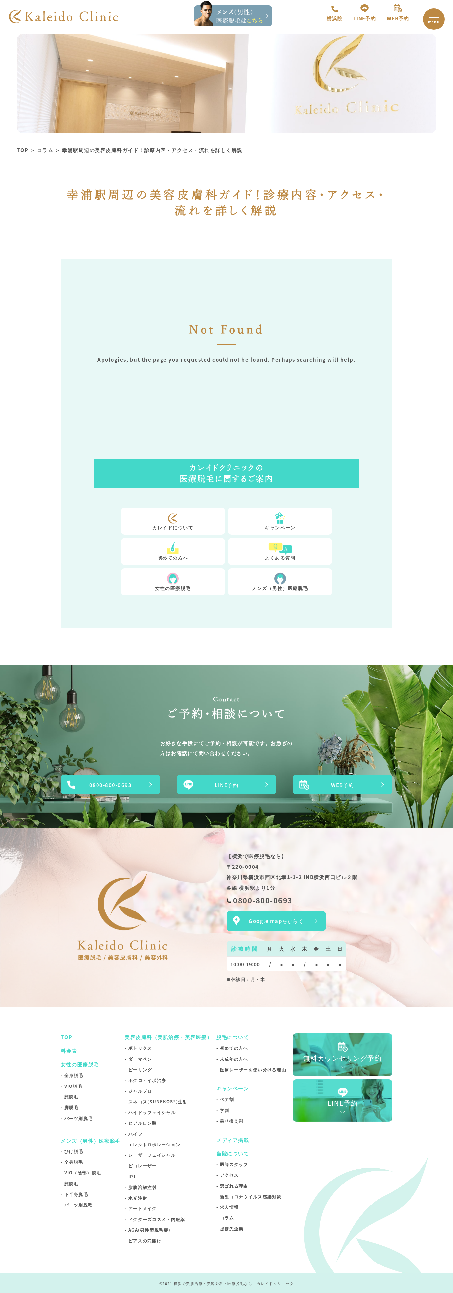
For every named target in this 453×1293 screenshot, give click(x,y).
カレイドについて (172, 527)
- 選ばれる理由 (232, 1186)
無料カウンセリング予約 (342, 1058)
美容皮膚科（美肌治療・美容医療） (168, 1036)
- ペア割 (225, 1099)
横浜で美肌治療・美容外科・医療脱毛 (209, 1283)
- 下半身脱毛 (74, 1194)
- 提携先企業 (229, 1228)
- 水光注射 (136, 1198)
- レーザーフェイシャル (150, 1155)
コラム (45, 150)
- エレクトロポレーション (152, 1144)
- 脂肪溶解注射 (141, 1187)
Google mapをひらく (276, 920)
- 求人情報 (227, 1207)
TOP (23, 150)
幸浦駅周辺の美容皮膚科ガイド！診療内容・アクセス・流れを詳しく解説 (152, 150)
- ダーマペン (138, 1059)
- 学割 (222, 1110)
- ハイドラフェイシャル (150, 1112)
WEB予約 (398, 18)
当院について (232, 1153)
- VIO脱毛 (71, 1086)
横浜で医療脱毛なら (257, 855)
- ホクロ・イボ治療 (145, 1080)
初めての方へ (173, 557)
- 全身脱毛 (72, 1075)
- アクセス (227, 1175)
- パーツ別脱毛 (77, 1118)
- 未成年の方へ (232, 1059)
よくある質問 (280, 557)
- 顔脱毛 (69, 1096)
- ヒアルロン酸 (141, 1123)
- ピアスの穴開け (143, 1240)
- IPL (130, 1176)
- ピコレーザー (141, 1165)
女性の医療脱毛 (173, 588)
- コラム (225, 1217)
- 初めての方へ (232, 1048)
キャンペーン (280, 527)
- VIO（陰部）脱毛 (81, 1172)
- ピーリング (138, 1069)
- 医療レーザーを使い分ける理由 (251, 1069)
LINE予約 (364, 18)
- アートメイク (141, 1208)
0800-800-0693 (110, 784)
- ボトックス (138, 1048)
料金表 (69, 1050)
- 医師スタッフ (232, 1164)
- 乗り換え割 (229, 1121)
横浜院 (334, 18)
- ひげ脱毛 (72, 1151)
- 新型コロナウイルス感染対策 (248, 1196)
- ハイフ (133, 1134)
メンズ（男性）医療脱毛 (280, 588)
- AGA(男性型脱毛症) (147, 1230)
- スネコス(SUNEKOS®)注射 (156, 1101)
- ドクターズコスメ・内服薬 (155, 1219)
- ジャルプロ (138, 1091)
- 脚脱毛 (69, 1107)
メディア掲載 (232, 1139)
